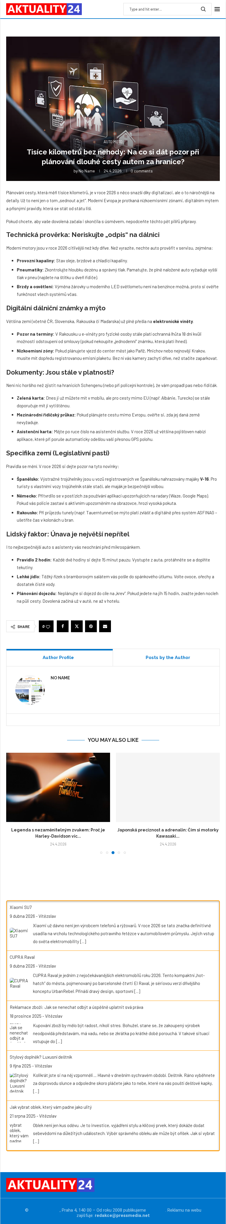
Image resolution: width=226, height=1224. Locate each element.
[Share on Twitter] (77, 626)
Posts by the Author (168, 657)
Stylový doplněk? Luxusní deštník (41, 1057)
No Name (87, 170)
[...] (83, 941)
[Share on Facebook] (63, 626)
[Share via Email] (105, 626)
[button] (14, 803)
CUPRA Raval (22, 957)
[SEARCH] (203, 9)
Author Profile (58, 657)
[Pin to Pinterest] (91, 626)
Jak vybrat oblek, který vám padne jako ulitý (51, 1107)
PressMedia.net (45, 1210)
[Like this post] (48, 626)
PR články (156, 1210)
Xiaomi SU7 (20, 907)
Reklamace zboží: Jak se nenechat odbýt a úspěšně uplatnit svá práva (76, 1007)
